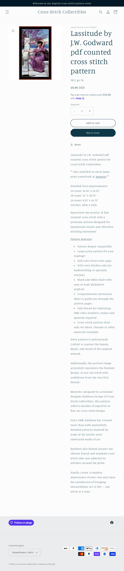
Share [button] (77, 144)
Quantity (75, 104)
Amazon (101, 176)
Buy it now (93, 132)
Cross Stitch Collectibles (26, 564)
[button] (7, 12)
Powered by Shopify (46, 564)
